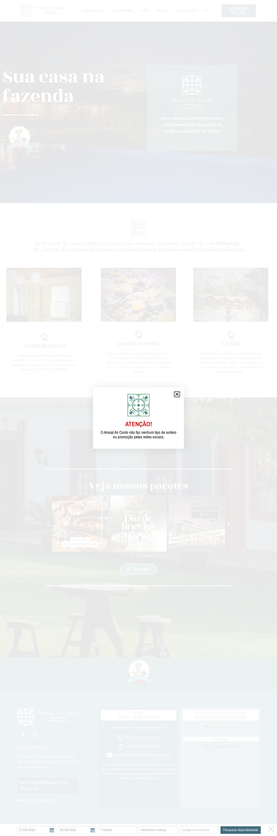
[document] (138, 418)
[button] (177, 394)
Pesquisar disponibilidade (240, 830)
